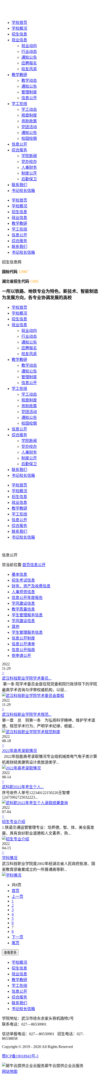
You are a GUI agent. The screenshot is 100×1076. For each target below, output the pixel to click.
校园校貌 (29, 138)
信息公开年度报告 (27, 598)
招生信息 (19, 34)
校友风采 (29, 69)
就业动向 (29, 46)
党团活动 (29, 127)
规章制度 (29, 115)
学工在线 (19, 104)
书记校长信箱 (23, 191)
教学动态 (29, 80)
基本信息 (19, 574)
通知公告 (29, 57)
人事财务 (29, 167)
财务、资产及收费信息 (31, 586)
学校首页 (19, 23)
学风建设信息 (23, 603)
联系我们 (19, 185)
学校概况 (19, 28)
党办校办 (29, 162)
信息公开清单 (23, 644)
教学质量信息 (23, 609)
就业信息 (19, 40)
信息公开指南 (23, 650)
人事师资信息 (23, 592)
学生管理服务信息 (27, 615)
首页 (26, 565)
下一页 (17, 937)
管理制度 (29, 92)
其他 (15, 627)
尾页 (15, 943)
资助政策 (29, 121)
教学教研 (19, 75)
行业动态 (29, 51)
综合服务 (19, 150)
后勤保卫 (29, 179)
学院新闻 (29, 156)
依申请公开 (21, 656)
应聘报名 (29, 63)
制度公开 (29, 173)
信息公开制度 (23, 638)
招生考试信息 (23, 580)
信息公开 (29, 98)
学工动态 (29, 109)
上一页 (17, 896)
